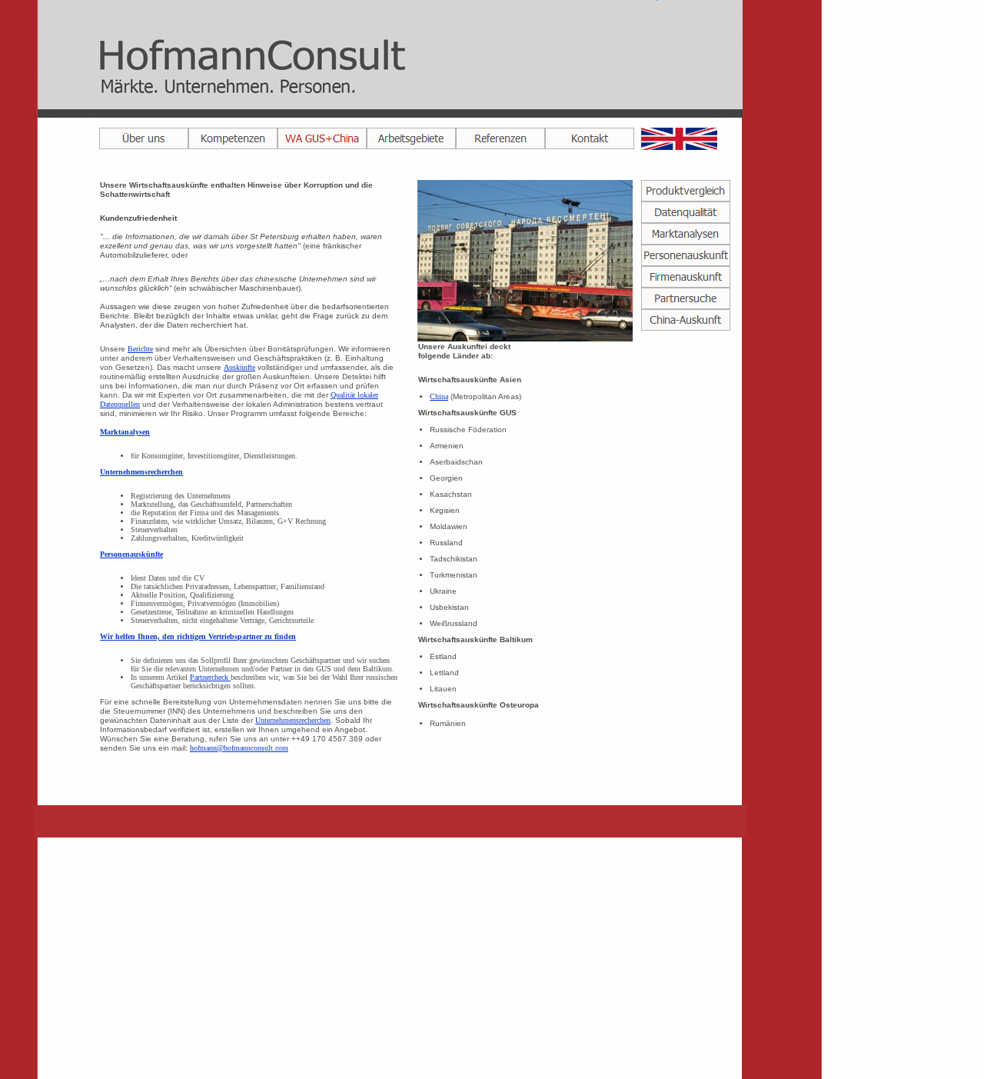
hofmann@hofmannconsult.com (239, 748)
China (439, 396)
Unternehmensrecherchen (141, 472)
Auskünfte (239, 367)
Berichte (140, 349)
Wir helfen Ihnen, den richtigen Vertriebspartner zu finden (198, 636)
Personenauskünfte (131, 554)
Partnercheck (210, 677)
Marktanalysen (125, 432)
